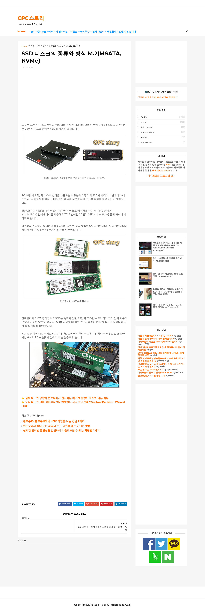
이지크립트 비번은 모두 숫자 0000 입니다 (158, 341)
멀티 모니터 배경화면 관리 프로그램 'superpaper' (168, 275)
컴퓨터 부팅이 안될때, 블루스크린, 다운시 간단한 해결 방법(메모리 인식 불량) (168, 292)
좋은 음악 (144, 137)
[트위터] (161, 549)
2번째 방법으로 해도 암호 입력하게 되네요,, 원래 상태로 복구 (161, 354)
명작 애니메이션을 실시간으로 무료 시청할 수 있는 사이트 (167, 306)
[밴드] (155, 562)
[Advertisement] (74, 93)
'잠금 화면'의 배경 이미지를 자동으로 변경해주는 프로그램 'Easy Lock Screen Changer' (167, 246)
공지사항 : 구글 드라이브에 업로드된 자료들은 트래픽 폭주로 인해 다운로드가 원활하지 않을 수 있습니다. (84, 31)
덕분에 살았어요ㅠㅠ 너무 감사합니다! (156, 338)
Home (21, 31)
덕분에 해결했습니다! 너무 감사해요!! (155, 335)
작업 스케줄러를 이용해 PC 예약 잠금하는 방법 (167, 259)
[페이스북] (149, 549)
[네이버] (168, 562)
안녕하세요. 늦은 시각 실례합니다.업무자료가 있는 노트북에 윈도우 (160, 365)
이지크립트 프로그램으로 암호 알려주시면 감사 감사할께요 (161, 348)
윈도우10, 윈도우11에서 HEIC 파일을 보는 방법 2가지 (53, 421)
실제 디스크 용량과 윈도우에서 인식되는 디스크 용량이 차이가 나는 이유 (67, 398)
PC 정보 (32, 46)
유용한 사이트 (146, 127)
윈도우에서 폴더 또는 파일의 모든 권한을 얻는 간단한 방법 (56, 425)
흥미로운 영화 (146, 142)
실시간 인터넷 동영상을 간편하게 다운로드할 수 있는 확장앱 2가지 (61, 430)
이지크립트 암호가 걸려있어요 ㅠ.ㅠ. (155, 372)
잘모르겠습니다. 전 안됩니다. (151, 375)
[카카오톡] (174, 549)
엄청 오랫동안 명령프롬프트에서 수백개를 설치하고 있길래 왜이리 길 (161, 359)
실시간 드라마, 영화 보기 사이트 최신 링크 (158, 97)
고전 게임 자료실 (147, 132)
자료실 (143, 122)
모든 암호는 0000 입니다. (150, 369)
